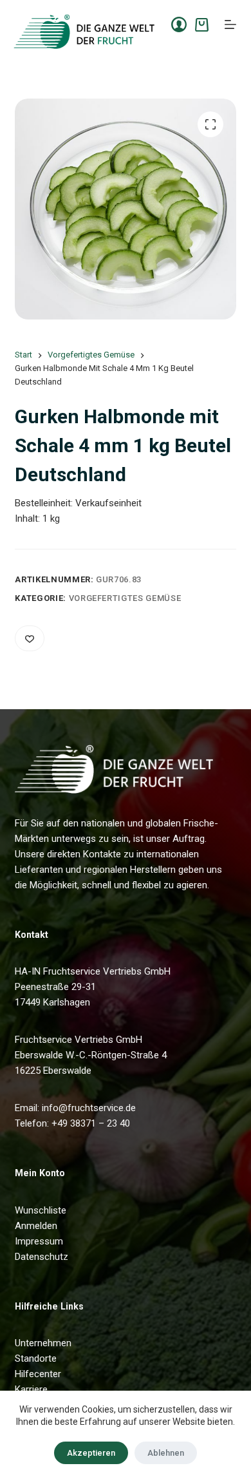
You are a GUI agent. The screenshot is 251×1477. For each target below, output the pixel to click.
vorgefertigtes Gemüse (125, 598)
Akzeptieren (91, 1453)
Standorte (36, 1358)
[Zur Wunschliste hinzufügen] (29, 638)
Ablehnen (165, 1453)
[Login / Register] (179, 24)
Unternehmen (43, 1343)
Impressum (39, 1241)
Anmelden (36, 1226)
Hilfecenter (38, 1374)
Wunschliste (40, 1210)
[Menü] (230, 24)
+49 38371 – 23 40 (90, 1123)
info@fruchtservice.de (89, 1108)
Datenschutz (41, 1257)
